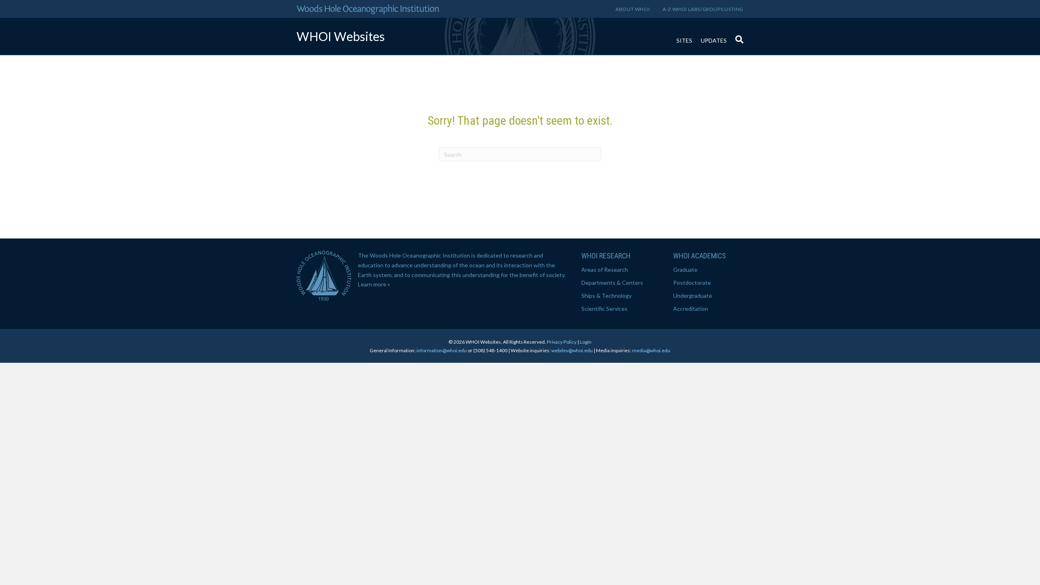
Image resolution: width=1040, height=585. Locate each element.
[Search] (737, 35)
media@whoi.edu (651, 350)
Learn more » (374, 284)
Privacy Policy (561, 342)
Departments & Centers (612, 282)
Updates (714, 40)
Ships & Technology (606, 295)
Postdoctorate (692, 282)
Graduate (685, 269)
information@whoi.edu (441, 350)
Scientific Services (604, 308)
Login (586, 342)
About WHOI (632, 9)
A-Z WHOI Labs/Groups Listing (703, 9)
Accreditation (690, 308)
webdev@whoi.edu (572, 350)
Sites (684, 40)
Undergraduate (692, 295)
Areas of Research (604, 269)
